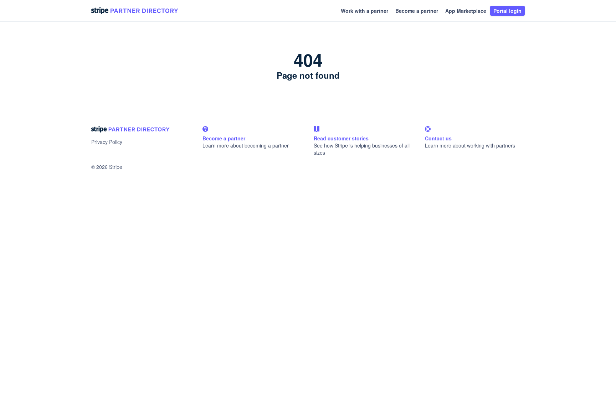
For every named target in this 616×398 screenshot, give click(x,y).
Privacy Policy (106, 141)
